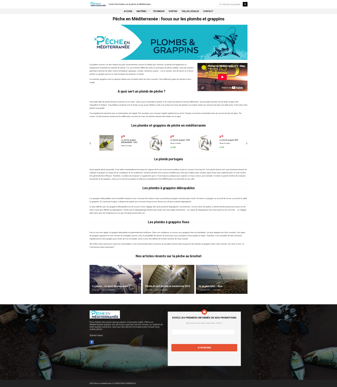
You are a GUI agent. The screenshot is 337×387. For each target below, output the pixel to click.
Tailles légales (190, 11)
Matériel (142, 11)
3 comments (216, 290)
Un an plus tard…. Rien (210, 286)
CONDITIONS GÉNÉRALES (125, 383)
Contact (208, 11)
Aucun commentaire (108, 290)
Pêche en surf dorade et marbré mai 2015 (167, 286)
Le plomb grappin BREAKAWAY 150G (129, 141)
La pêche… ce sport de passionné (110, 286)
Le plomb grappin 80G (228, 140)
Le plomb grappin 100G (180, 140)
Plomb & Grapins (126, 145)
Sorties (173, 11)
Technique (159, 11)
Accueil (128, 11)
